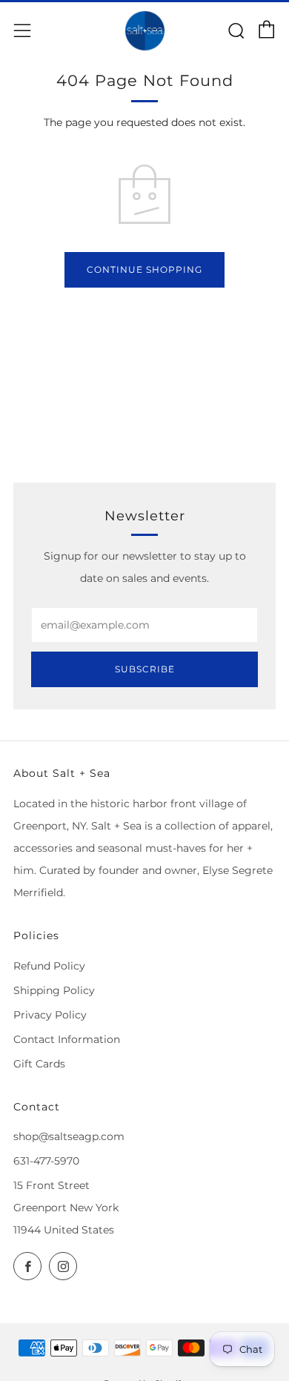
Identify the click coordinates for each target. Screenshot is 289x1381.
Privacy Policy (50, 1014)
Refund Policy (49, 966)
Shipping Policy (54, 990)
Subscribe (145, 669)
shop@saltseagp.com (68, 1136)
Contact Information (66, 1039)
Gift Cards (39, 1063)
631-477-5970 (46, 1161)
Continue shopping (144, 269)
